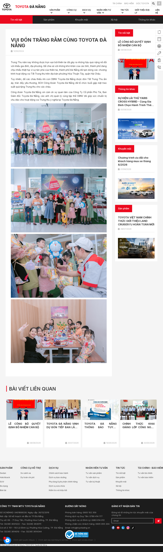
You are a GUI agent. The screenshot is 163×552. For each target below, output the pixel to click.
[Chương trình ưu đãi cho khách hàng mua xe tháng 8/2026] (136, 188)
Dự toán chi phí (27, 477)
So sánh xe (26, 473)
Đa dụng (4, 486)
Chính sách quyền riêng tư (24, 540)
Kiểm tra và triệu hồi (58, 490)
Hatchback (5, 477)
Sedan (3, 473)
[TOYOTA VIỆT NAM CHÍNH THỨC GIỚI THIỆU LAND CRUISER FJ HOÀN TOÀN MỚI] (136, 248)
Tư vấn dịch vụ (92, 477)
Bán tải (3, 490)
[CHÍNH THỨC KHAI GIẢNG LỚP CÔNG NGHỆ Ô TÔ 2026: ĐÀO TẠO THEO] (138, 410)
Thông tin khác (146, 19)
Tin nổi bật (16, 19)
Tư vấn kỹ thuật (93, 481)
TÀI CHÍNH (117, 3)
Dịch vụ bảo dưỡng (57, 477)
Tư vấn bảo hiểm (145, 477)
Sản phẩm (48, 19)
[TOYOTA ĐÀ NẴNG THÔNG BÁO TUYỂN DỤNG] (100, 410)
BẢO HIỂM (129, 3)
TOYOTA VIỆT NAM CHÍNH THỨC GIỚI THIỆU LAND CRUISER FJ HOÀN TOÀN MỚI (136, 221)
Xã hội (114, 19)
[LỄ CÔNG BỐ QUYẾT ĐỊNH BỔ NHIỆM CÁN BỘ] (136, 69)
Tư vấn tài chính (145, 473)
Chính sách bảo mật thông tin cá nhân (53, 540)
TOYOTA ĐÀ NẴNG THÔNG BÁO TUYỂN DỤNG (100, 427)
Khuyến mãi (81, 19)
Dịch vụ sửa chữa (57, 486)
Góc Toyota (142, 3)
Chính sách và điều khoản (82, 540)
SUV (2, 481)
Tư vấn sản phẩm (94, 473)
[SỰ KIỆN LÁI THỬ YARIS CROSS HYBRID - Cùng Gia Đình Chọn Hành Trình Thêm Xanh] (136, 129)
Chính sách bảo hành (58, 473)
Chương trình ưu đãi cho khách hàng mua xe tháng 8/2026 (134, 161)
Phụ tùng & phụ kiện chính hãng (63, 481)
